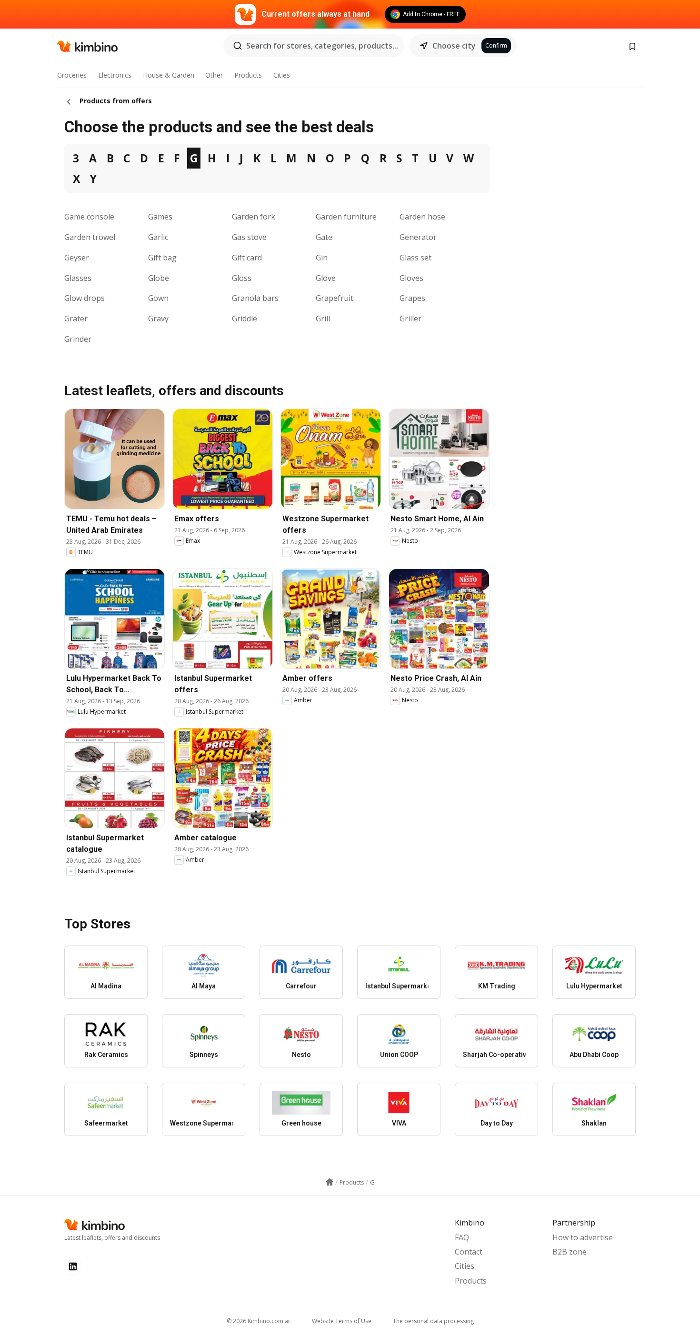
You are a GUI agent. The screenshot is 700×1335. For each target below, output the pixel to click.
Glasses (77, 278)
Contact (468, 1251)
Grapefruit (334, 298)
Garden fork (253, 216)
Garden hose (422, 216)
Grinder (77, 339)
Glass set (415, 257)
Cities (281, 75)
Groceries (72, 75)
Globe (158, 278)
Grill (323, 318)
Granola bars (255, 298)
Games (160, 216)
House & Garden (168, 75)
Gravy (158, 318)
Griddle (244, 318)
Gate (324, 237)
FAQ (462, 1237)
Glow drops (84, 298)
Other (214, 75)
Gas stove (249, 237)
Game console (89, 216)
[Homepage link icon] (329, 1182)
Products (248, 75)
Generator (418, 237)
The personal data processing (433, 1321)
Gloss (241, 278)
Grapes (412, 298)
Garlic (158, 237)
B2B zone (569, 1251)
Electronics (114, 75)
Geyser (76, 257)
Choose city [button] (454, 45)
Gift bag (162, 257)
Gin (322, 257)
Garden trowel (89, 237)
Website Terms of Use (341, 1321)
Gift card (247, 257)
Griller (410, 318)
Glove (326, 278)
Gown (158, 298)
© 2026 (258, 1321)
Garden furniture (346, 216)
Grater (76, 318)
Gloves (411, 278)
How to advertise (582, 1237)
